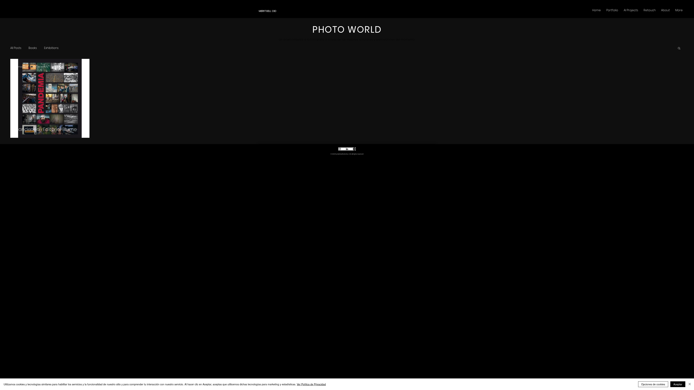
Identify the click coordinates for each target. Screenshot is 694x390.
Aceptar (677, 384)
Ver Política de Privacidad (311, 384)
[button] (679, 48)
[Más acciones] (83, 67)
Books (33, 48)
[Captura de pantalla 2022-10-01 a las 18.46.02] (354, 149)
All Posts (15, 48)
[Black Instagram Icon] (339, 149)
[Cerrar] (689, 384)
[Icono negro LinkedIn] (347, 149)
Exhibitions (51, 48)
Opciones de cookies (653, 384)
